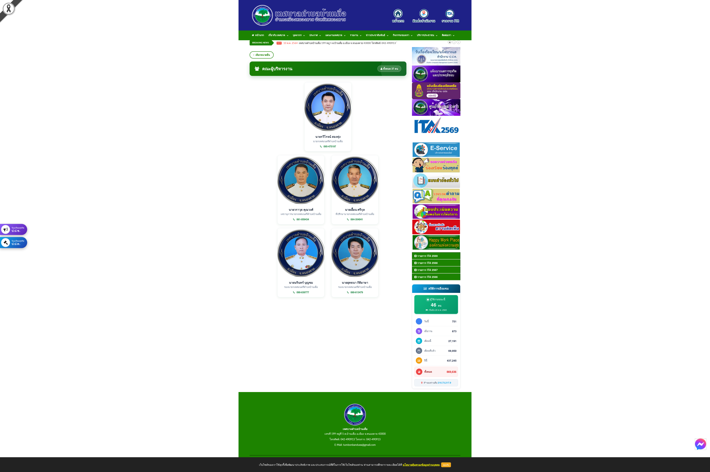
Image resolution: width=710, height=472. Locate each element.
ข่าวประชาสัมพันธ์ (375, 35)
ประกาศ (313, 35)
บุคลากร (297, 35)
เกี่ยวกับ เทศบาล (276, 35)
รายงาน (354, 35)
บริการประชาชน (425, 35)
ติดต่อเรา (446, 35)
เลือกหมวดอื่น (263, 55)
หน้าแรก (259, 35)
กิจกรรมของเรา (401, 35)
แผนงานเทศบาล (333, 35)
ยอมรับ (446, 464)
